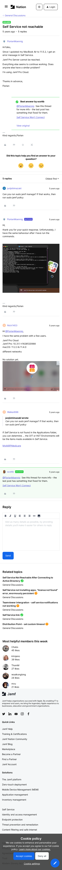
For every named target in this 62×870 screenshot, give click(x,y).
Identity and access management (19, 814)
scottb (10, 471)
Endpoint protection (12, 819)
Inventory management (14, 799)
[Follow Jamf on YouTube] (16, 714)
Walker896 (12, 412)
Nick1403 (12, 325)
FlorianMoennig (15, 41)
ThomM (15, 665)
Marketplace (8, 749)
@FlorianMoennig (25, 106)
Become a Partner (11, 754)
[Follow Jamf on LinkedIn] (9, 713)
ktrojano (15, 656)
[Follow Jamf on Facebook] (28, 713)
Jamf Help (7, 729)
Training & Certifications (14, 734)
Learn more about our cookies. (35, 849)
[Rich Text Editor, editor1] (31, 534)
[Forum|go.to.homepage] (18, 7)
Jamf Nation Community (14, 739)
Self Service (8, 809)
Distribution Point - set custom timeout (24, 624)
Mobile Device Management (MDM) (20, 789)
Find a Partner (9, 759)
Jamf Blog (7, 744)
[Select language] (39, 7)
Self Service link (11, 615)
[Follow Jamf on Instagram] (22, 713)
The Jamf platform (11, 779)
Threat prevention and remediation (20, 824)
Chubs (14, 647)
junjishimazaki (14, 188)
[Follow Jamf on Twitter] (3, 714)
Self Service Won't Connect (31, 117)
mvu (13, 683)
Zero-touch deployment (14, 784)
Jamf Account (9, 764)
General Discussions (15, 15)
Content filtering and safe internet (19, 829)
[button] (6, 7)
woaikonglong (18, 674)
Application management (15, 794)
